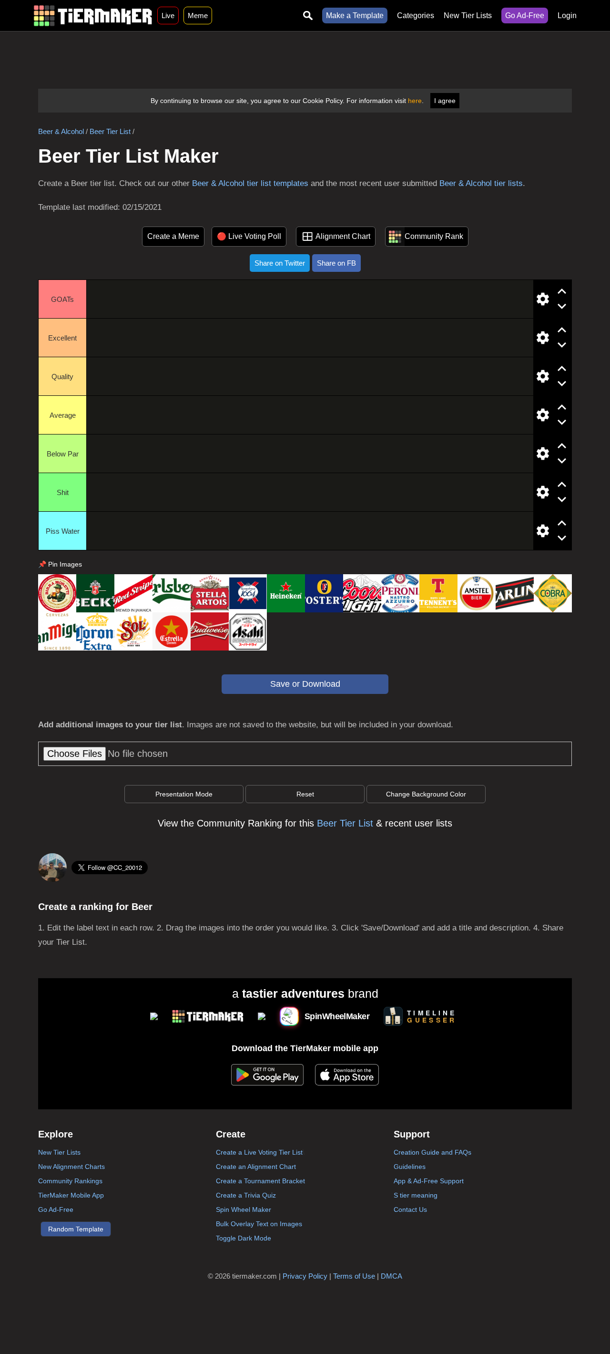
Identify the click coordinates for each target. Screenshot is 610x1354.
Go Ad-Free (524, 15)
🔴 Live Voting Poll (249, 236)
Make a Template (355, 15)
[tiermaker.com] (92, 15)
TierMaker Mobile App (71, 1195)
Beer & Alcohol (61, 131)
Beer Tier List (110, 131)
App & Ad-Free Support (429, 1181)
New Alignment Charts (71, 1166)
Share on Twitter (279, 263)
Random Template (75, 1229)
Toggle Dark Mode (243, 1238)
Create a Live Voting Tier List (259, 1152)
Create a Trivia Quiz (246, 1195)
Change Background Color (426, 794)
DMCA (391, 1276)
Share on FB (336, 263)
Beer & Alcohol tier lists (481, 183)
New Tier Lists (468, 15)
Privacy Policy (305, 1276)
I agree (445, 100)
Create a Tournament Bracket (260, 1181)
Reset (305, 794)
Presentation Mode (184, 794)
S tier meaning (415, 1195)
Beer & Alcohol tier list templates (250, 183)
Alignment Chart (342, 236)
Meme (198, 15)
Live (168, 15)
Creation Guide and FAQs (432, 1152)
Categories (415, 15)
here (415, 100)
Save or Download (305, 684)
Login (567, 15)
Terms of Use (354, 1276)
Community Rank (434, 236)
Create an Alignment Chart (256, 1166)
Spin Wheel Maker (243, 1209)
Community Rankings (70, 1181)
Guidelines (410, 1166)
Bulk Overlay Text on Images (259, 1224)
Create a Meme (173, 236)
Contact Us (410, 1209)
